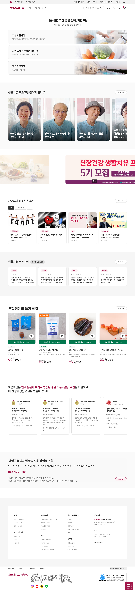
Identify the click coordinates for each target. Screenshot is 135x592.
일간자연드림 (20, 208)
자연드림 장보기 (30, 2)
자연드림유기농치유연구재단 (48, 550)
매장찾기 (16, 543)
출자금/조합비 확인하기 (73, 529)
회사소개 (11, 568)
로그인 (110, 2)
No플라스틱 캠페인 (72, 550)
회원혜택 (70, 523)
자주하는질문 (98, 542)
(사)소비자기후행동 (45, 526)
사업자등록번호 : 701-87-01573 (48, 576)
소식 (29, 208)
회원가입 (102, 2)
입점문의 (22, 568)
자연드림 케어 (19, 2)
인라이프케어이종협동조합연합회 (49, 519)
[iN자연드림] (11, 2)
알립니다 (70, 533)
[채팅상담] (129, 586)
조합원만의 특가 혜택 (23, 308)
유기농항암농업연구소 (46, 540)
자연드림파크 (44, 529)
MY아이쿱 (70, 519)
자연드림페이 (71, 526)
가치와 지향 (17, 536)
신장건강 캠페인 (71, 543)
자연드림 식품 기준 (18, 519)
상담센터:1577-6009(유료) (66, 582)
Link (124, 2)
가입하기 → (121, 479)
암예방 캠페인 (71, 546)
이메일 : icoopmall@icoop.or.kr (40, 582)
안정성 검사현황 (18, 526)
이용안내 (117, 2)
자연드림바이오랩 (45, 543)
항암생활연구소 (44, 546)
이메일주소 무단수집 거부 (66, 580)
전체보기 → (121, 92)
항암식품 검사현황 (18, 523)
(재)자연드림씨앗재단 (46, 523)
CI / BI (15, 540)
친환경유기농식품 (40, 8)
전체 (11, 208)
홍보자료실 (44, 568)
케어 (29, 8)
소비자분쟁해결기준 (64, 578)
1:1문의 (96, 530)
